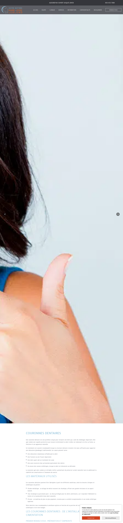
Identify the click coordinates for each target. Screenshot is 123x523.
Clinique (52, 10)
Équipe (44, 10)
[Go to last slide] (5, 214)
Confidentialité (85, 10)
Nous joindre (98, 10)
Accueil (35, 10)
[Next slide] (118, 214)
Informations (72, 10)
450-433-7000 (110, 3)
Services (61, 10)
